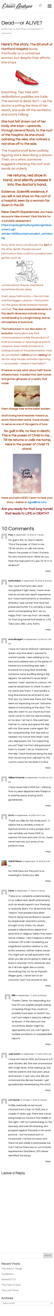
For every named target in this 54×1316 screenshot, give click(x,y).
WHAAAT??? (8, 1279)
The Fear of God (10, 1285)
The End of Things (11, 1268)
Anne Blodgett (15, 639)
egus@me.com (37, 502)
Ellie (5, 29)
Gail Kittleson (15, 861)
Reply (48, 571)
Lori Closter (14, 1100)
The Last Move (10, 1290)
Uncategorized (33, 29)
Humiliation (7, 1274)
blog (23, 29)
